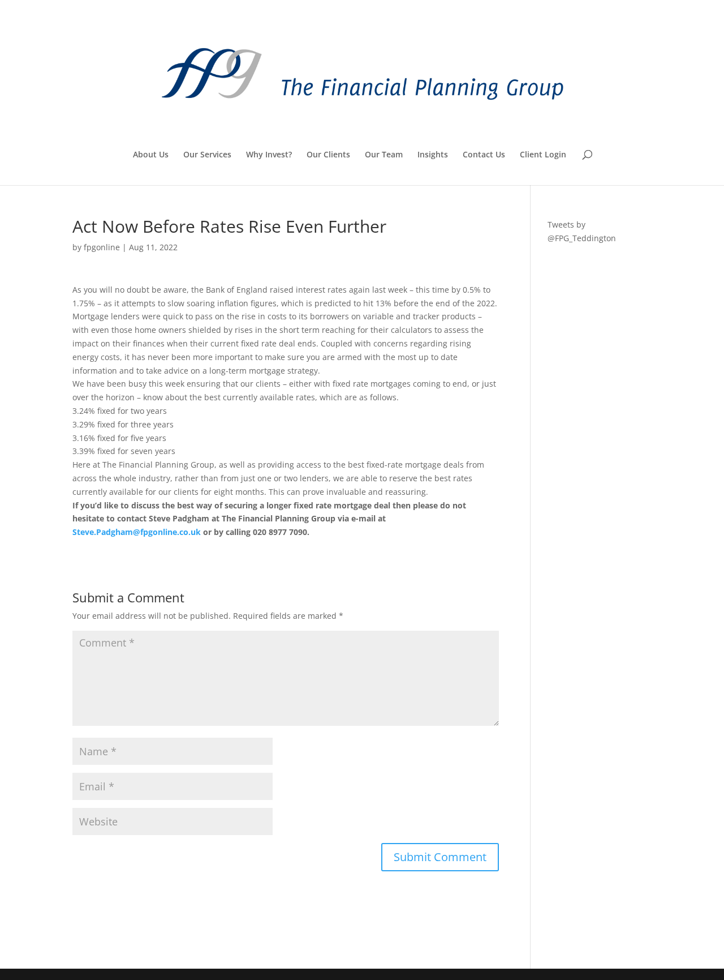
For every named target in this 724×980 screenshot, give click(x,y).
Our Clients (328, 155)
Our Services (207, 155)
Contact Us (484, 155)
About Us (151, 155)
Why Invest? (269, 155)
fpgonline (102, 247)
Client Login (543, 155)
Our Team (384, 155)
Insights (432, 155)
